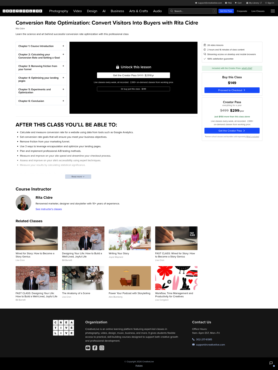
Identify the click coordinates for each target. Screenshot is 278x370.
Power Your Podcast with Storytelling (129, 293)
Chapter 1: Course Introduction (36, 46)
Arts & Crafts (138, 11)
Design (92, 11)
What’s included (252, 136)
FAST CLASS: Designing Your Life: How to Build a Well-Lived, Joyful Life (36, 294)
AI (104, 11)
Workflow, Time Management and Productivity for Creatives (174, 294)
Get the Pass (226, 10)
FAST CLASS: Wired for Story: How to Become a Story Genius (175, 254)
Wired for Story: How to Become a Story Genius (35, 254)
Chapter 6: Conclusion (31, 101)
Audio (157, 11)
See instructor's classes (49, 209)
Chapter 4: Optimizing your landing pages (38, 79)
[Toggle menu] (272, 11)
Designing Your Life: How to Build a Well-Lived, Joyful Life (82, 254)
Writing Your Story (119, 253)
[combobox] (193, 11)
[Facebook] (94, 347)
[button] (271, 363)
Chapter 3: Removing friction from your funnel (37, 67)
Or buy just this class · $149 (133, 88)
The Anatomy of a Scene (76, 293)
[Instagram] (101, 347)
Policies (139, 365)
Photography (58, 11)
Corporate (242, 11)
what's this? (247, 68)
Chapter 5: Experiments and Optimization (34, 91)
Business (117, 11)
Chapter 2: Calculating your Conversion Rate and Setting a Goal (39, 56)
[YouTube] (87, 347)
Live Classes (258, 11)
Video (77, 11)
